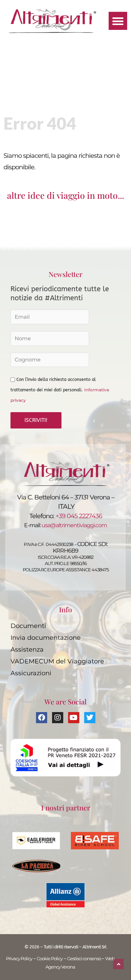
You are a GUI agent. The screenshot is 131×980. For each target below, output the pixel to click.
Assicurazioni (30, 673)
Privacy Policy (19, 958)
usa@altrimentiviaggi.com (74, 525)
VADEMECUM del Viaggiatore (57, 661)
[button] (118, 21)
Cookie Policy (50, 958)
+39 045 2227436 (79, 516)
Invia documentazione (45, 637)
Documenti (28, 625)
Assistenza (27, 649)
